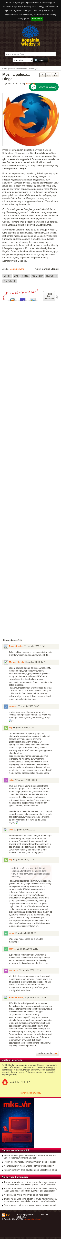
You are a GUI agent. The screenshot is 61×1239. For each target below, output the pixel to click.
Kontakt (44, 1214)
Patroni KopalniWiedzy (30, 1093)
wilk (11, 830)
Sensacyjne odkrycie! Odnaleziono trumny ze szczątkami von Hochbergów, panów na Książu (30, 1156)
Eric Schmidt (9, 281)
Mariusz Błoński (16, 662)
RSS (8, 1215)
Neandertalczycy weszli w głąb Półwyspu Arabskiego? (29, 1166)
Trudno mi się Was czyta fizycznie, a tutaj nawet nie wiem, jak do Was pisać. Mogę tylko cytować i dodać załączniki (30, 1183)
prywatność (51, 276)
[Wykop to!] (12, 298)
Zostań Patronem (12, 1060)
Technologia (31, 83)
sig (10, 727)
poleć (56, 297)
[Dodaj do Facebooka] (23, 298)
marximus (13, 970)
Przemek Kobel (16, 646)
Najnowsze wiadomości (15, 1150)
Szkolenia (21, 1217)
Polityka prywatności (25, 1214)
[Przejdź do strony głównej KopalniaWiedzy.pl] (30, 36)
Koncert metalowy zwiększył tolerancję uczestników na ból (30, 1170)
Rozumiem (37, 19)
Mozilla (25, 276)
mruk (11, 933)
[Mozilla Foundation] (30, 145)
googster (13, 706)
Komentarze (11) (12, 640)
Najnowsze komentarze (15, 1177)
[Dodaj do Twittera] (33, 298)
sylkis (11, 780)
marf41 (12, 949)
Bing (16, 276)
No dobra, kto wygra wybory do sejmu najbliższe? (26, 1195)
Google (7, 276)
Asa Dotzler (37, 276)
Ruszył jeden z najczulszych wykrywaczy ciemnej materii (30, 1162)
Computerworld (17, 269)
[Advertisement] (30, 437)
